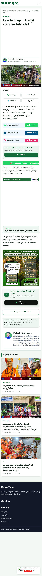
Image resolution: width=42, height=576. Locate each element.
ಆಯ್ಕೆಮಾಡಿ (21, 155)
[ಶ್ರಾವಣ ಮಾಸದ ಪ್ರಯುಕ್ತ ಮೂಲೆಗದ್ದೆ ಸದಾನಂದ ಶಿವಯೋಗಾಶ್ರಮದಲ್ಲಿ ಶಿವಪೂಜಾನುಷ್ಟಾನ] (21, 448)
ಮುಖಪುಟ (5, 11)
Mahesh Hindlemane (16, 59)
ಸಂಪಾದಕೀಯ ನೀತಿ (7, 519)
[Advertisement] (21, 41)
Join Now (32, 125)
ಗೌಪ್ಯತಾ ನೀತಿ (5, 522)
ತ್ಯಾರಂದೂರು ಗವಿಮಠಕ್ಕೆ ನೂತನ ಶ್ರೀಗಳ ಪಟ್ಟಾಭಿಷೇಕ (21, 231)
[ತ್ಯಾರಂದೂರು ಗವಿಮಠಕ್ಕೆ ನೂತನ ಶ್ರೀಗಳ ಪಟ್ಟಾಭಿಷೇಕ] (21, 369)
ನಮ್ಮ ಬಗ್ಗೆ (4, 512)
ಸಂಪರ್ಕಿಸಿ (4, 515)
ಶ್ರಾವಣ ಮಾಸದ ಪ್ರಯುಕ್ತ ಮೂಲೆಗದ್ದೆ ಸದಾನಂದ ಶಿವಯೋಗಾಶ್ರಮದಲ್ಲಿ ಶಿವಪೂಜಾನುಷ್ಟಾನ (18, 468)
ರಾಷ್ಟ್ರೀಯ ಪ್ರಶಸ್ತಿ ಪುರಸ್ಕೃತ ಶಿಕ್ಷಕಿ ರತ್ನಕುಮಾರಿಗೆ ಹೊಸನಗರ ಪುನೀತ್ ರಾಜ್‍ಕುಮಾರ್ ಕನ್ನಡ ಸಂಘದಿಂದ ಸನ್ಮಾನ (19, 427)
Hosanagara (12, 11)
